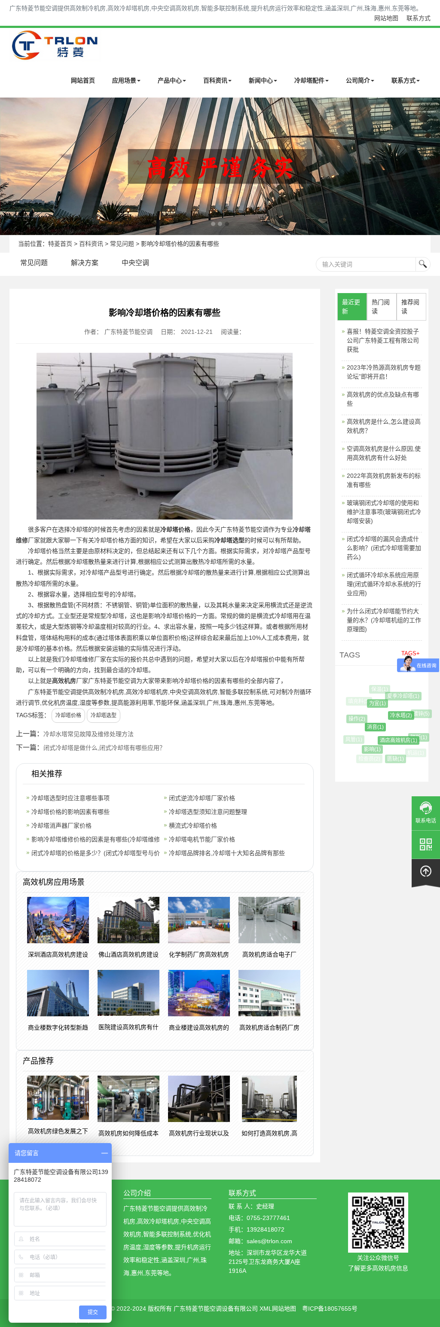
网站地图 (386, 18)
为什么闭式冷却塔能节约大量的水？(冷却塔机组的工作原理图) (384, 620)
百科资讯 (215, 80)
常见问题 (122, 243)
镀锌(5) (416, 714)
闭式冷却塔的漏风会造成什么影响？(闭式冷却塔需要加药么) (384, 547)
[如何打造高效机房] (220, 166)
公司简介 (358, 80)
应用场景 (124, 80)
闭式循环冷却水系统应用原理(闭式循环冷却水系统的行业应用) (384, 584)
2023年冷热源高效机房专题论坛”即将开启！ (384, 372)
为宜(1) (371, 703)
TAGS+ (410, 653)
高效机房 (64, 680)
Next (8, 166)
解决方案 (84, 262)
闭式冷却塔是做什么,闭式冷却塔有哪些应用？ (104, 747)
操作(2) (353, 719)
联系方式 (418, 18)
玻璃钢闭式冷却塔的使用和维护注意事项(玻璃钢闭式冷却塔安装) (384, 511)
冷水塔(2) (393, 715)
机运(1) (414, 753)
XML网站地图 (278, 1308)
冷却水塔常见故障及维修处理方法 (88, 734)
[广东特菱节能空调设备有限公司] (55, 55)
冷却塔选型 (103, 715)
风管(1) (352, 740)
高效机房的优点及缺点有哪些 (383, 399)
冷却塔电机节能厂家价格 (202, 839)
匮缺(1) (391, 759)
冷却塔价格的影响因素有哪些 (70, 811)
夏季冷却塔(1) (398, 696)
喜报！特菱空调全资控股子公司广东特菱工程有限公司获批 (383, 340)
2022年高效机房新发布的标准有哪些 (384, 480)
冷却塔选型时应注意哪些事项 (70, 798)
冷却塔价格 (68, 715)
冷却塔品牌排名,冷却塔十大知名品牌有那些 (227, 853)
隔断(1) (413, 737)
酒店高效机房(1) (390, 740)
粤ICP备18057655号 (330, 1308)
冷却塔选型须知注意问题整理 (208, 811)
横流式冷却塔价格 (193, 825)
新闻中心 (261, 80)
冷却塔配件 (309, 80)
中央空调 (135, 262)
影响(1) (367, 749)
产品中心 (170, 80)
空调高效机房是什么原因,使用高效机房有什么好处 (384, 453)
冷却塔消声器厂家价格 (61, 825)
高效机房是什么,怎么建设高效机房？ (384, 426)
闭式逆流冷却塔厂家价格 (202, 798)
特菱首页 (60, 243)
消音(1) (367, 727)
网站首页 (83, 80)
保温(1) (378, 689)
